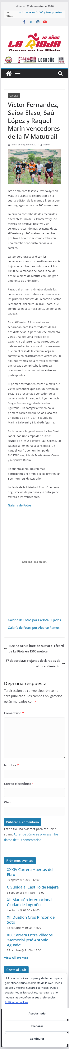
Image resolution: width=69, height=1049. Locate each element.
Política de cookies (16, 1002)
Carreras (13, 95)
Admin (46, 144)
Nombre (11, 765)
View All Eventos (16, 958)
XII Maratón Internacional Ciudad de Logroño (29, 902)
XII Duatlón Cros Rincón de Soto (31, 920)
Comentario (14, 713)
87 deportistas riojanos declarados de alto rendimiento (33, 663)
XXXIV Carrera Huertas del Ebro (30, 872)
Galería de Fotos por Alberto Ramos (34, 628)
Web (7, 802)
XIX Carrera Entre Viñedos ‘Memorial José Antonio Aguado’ (30, 939)
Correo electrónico (19, 784)
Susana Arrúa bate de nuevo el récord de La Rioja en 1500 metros (36, 648)
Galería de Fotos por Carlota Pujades (34, 620)
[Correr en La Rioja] (8, 73)
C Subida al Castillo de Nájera (33, 887)
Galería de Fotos (19, 505)
